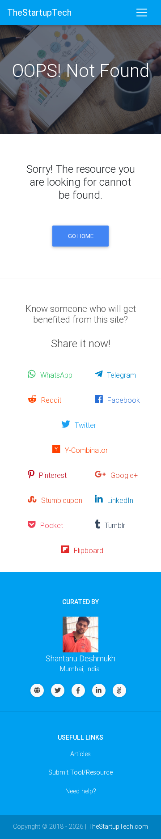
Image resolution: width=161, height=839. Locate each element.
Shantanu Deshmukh (80, 658)
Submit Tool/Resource (80, 772)
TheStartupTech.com (118, 826)
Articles (80, 754)
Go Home (80, 236)
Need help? (80, 791)
